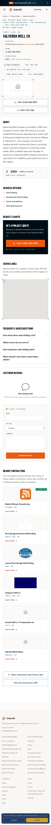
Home (5, 16)
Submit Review (25, 455)
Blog (3, 803)
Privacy (30, 787)
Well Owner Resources (10, 765)
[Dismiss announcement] (48, 3)
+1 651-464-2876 (13, 52)
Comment (9, 433)
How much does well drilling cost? (19, 335)
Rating (9, 423)
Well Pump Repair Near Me (11, 749)
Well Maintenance (36, 74)
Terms (29, 783)
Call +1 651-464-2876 (27, 102)
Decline (14, 820)
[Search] (46, 9)
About (4, 783)
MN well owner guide (13, 27)
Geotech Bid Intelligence (36, 769)
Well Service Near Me (10, 753)
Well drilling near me (17, 25)
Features (30, 741)
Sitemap (30, 798)
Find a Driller (15, 16)
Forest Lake (29, 44)
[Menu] (4, 9)
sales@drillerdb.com (9, 731)
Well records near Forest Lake (18, 20)
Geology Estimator (34, 753)
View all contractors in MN (25, 682)
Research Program (9, 787)
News (4, 795)
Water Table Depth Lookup (12, 761)
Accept (37, 820)
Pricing (29, 745)
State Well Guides (8, 769)
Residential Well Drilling (18, 69)
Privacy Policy (43, 815)
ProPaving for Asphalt (35, 761)
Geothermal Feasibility (35, 773)
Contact (5, 791)
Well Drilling (32, 65)
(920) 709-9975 (8, 728)
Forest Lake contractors (15, 22)
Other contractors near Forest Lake (27, 674)
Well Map (37, 10)
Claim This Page (27, 110)
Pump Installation (15, 74)
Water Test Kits (7, 773)
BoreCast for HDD (34, 757)
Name (8, 413)
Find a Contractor (8, 741)
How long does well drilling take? (19, 349)
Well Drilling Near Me (9, 745)
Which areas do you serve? (16, 342)
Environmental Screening (36, 765)
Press (4, 799)
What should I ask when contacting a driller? (20, 358)
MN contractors (38, 22)
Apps (29, 749)
